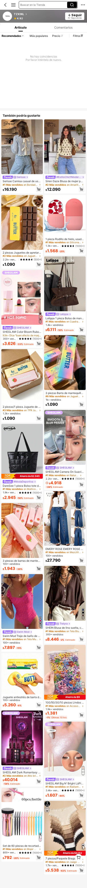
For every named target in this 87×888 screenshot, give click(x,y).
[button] (5, 5)
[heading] (38, 14)
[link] (7, 16)
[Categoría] (13, 5)
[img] (22, 476)
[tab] (20, 27)
